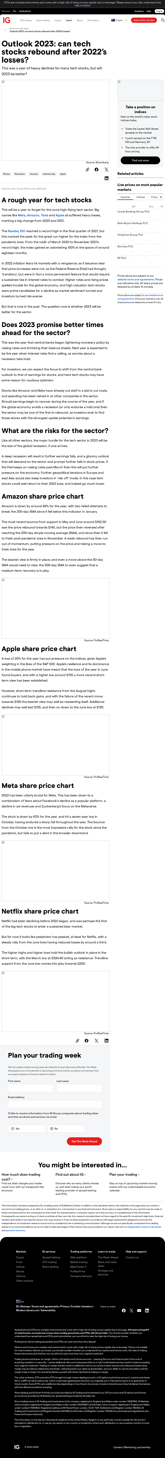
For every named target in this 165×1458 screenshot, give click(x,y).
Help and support (136, 1251)
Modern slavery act (27, 1310)
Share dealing (50, 1266)
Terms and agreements (45, 1306)
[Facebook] (97, 169)
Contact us (132, 1257)
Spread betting (51, 1257)
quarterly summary (15, 1230)
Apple (63, 173)
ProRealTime (77, 1271)
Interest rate (49, 173)
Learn (69, 20)
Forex (154, 196)
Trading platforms (81, 1251)
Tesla (44, 215)
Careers (118, 1447)
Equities (125, 196)
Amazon (34, 173)
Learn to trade (106, 1251)
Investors (87, 1306)
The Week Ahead (108, 1257)
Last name (63, 1080)
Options (20, 1275)
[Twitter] (107, 169)
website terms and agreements (135, 279)
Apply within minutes (144, 20)
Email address (16, 1097)
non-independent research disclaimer (142, 1226)
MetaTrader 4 (78, 1266)
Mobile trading (78, 1261)
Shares (6, 173)
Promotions (93, 20)
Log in (159, 11)
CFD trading (26, 20)
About (80, 20)
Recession (20, 173)
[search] (163, 20)
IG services (48, 1251)
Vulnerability (48, 1310)
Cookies (75, 1306)
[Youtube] (139, 1310)
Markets (21, 1251)
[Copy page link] (87, 169)
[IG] (6, 20)
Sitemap (25, 1306)
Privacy (64, 1306)
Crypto (57, 20)
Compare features (81, 1275)
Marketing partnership (137, 1447)
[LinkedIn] (107, 178)
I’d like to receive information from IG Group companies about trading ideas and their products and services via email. (53, 1115)
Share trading (43, 20)
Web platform (78, 1257)
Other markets (24, 1280)
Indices (140, 196)
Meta (21, 215)
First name (14, 1080)
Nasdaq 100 (16, 231)
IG (17, 1306)
